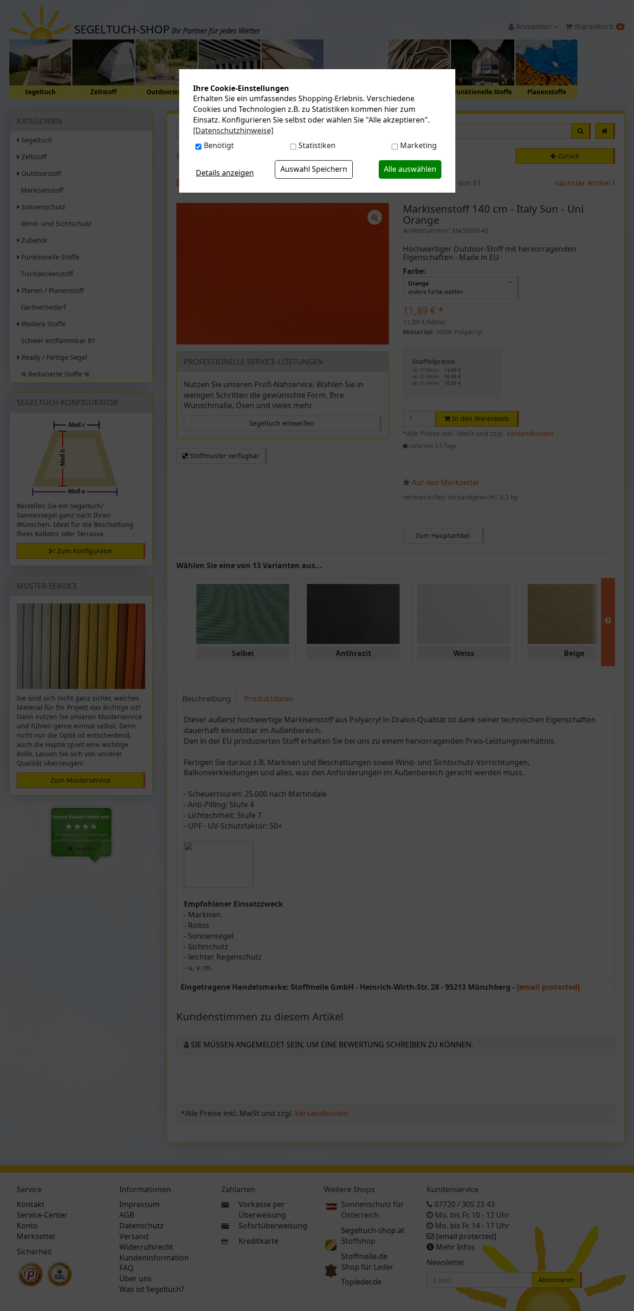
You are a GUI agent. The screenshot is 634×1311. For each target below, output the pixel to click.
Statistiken (317, 145)
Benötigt (219, 145)
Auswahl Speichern (313, 169)
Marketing (418, 145)
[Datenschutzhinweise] (233, 130)
